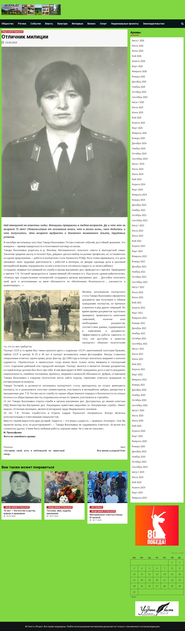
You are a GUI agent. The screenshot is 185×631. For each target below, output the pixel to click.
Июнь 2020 (137, 420)
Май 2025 (136, 117)
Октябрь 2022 (139, 276)
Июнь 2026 (137, 50)
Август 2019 (138, 472)
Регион (22, 23)
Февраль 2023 (139, 256)
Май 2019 (136, 482)
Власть (49, 23)
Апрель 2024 (138, 184)
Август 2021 (138, 348)
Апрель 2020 (138, 430)
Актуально (96, 507)
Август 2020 (138, 410)
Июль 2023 (137, 230)
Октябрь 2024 (139, 153)
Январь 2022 (138, 323)
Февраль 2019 (139, 497)
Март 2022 (137, 312)
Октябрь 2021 (139, 338)
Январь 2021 (138, 384)
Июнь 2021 (137, 359)
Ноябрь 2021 (138, 333)
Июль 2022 (137, 292)
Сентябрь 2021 (139, 343)
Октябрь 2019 (139, 461)
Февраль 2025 (139, 133)
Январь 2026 (138, 76)
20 (157, 580)
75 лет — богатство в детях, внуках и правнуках (20, 512)
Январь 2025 (138, 138)
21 (164, 580)
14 (164, 574)
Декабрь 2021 (139, 328)
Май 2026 (136, 56)
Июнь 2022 (137, 297)
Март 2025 (137, 127)
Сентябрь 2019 (139, 467)
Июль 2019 (137, 477)
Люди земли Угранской (12, 32)
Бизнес (91, 23)
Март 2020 (137, 436)
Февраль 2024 (139, 194)
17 (134, 580)
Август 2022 (138, 287)
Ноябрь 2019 (138, 456)
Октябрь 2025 (139, 91)
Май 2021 (136, 364)
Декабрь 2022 (139, 266)
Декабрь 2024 (139, 143)
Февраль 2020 (139, 441)
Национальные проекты (125, 23)
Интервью (77, 23)
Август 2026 (138, 40)
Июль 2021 (137, 354)
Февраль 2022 (139, 317)
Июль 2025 (137, 107)
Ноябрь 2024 (138, 148)
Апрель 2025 (138, 122)
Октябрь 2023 (139, 215)
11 (142, 574)
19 (149, 580)
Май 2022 (136, 302)
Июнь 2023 (137, 235)
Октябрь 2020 (139, 400)
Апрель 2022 (138, 307)
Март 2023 (137, 251)
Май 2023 (136, 241)
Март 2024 (137, 189)
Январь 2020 (138, 446)
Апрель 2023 (138, 246)
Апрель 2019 (138, 487)
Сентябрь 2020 (139, 405)
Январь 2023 (138, 261)
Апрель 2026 (138, 61)
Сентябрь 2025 (139, 97)
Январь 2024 (138, 199)
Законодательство (153, 23)
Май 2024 (136, 179)
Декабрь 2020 (139, 389)
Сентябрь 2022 (139, 282)
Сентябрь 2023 (139, 220)
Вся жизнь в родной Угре (111, 449)
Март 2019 (137, 492)
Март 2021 (137, 374)
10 (134, 574)
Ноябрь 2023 (138, 210)
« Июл (133, 596)
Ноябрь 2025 (138, 86)
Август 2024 (138, 163)
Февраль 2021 (139, 379)
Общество (7, 23)
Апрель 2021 (138, 369)
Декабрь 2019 (139, 451)
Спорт (103, 23)
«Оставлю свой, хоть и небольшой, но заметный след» (34, 450)
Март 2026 (137, 66)
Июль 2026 (137, 45)
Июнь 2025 (137, 112)
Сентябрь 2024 (139, 158)
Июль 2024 (137, 169)
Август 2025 (138, 102)
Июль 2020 (137, 415)
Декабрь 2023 (139, 204)
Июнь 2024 (137, 174)
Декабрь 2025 (139, 81)
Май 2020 (136, 425)
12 (149, 574)
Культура (62, 23)
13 (157, 574)
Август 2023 (138, 225)
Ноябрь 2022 (138, 271)
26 (149, 586)
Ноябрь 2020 (138, 395)
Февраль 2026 (139, 71)
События (35, 23)
